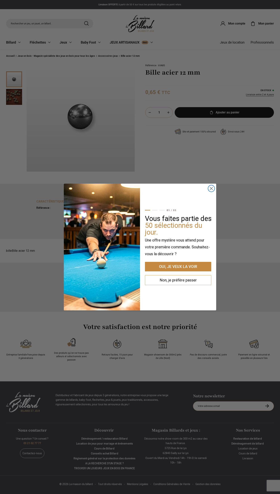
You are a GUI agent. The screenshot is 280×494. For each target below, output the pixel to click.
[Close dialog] (211, 188)
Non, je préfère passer (178, 280)
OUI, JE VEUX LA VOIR (178, 266)
